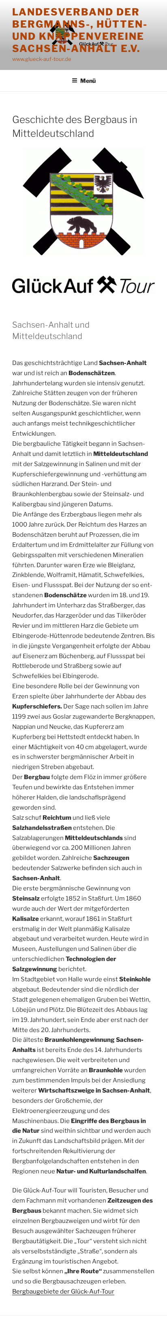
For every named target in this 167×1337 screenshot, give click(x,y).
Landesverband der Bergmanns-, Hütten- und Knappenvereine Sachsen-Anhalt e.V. (79, 30)
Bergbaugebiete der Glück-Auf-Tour (63, 1291)
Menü (88, 80)
